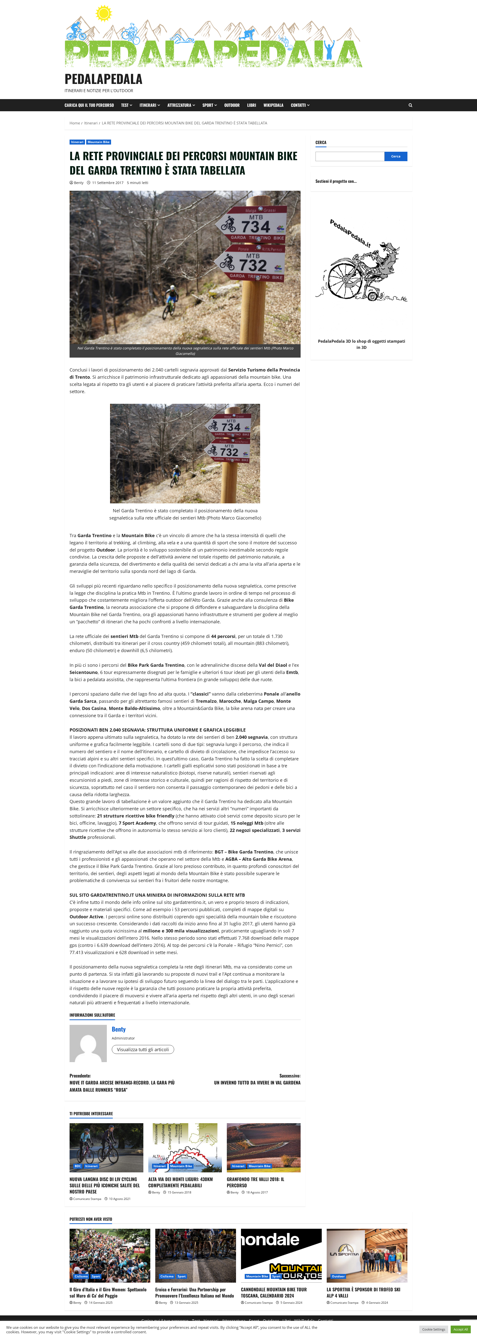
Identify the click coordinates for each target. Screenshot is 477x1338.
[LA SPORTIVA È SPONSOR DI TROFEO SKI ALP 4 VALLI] (367, 1256)
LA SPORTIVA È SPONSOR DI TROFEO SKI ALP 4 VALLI (363, 1292)
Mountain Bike (99, 142)
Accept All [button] (461, 1329)
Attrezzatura (179, 105)
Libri (251, 105)
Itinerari (148, 105)
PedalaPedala (104, 78)
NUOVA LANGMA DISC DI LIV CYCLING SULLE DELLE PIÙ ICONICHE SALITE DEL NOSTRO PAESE (105, 1185)
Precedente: (122, 1082)
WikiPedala (273, 105)
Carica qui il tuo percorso (89, 105)
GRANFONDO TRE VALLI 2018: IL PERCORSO (255, 1182)
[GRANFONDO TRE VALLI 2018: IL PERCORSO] (264, 1147)
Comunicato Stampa (87, 1199)
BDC (78, 1166)
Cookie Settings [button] (433, 1329)
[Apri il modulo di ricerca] (410, 105)
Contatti (298, 105)
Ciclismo (81, 1276)
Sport (207, 105)
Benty (78, 182)
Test (124, 105)
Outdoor (232, 105)
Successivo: (257, 1079)
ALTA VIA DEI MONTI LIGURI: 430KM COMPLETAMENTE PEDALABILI (180, 1182)
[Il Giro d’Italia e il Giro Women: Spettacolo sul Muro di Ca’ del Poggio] (110, 1256)
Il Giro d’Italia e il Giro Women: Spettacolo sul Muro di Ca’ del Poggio (108, 1292)
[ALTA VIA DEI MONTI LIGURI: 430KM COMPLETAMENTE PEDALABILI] (185, 1147)
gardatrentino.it (189, 902)
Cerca (321, 142)
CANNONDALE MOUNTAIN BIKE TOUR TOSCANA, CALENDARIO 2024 (274, 1292)
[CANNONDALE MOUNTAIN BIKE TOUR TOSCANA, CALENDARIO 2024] (281, 1256)
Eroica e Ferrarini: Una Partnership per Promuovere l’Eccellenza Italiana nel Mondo (194, 1292)
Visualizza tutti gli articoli (143, 1049)
